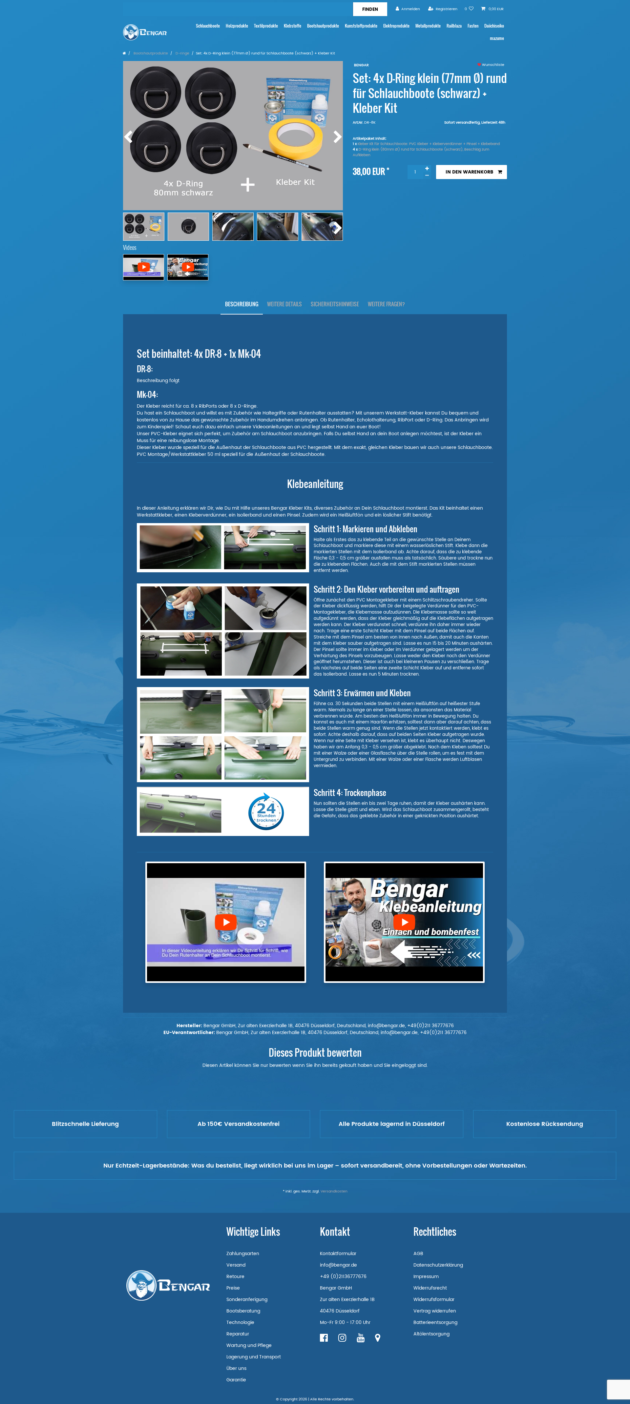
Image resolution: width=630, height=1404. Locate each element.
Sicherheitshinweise (335, 304)
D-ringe (182, 53)
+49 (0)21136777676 (343, 1276)
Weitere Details (284, 304)
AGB (418, 1253)
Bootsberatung (243, 1311)
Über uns (236, 1368)
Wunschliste (492, 65)
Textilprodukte (266, 26)
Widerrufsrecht (430, 1288)
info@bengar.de (338, 1265)
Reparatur (237, 1334)
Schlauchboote (208, 26)
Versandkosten (334, 1191)
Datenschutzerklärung (438, 1265)
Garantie (236, 1380)
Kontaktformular (338, 1253)
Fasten (473, 26)
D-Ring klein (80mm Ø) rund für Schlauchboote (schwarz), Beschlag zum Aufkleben (421, 152)
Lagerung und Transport (253, 1357)
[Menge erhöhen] (427, 168)
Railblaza (454, 26)
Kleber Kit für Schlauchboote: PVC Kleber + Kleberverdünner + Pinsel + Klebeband (429, 144)
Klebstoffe (292, 26)
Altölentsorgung (431, 1334)
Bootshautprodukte (323, 26)
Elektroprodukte (396, 26)
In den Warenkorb (469, 172)
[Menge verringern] (427, 175)
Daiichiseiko (494, 26)
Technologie (240, 1322)
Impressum (426, 1276)
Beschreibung (241, 304)
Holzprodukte (237, 26)
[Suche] (370, 9)
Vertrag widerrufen (434, 1311)
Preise (233, 1288)
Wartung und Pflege (249, 1345)
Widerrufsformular (433, 1299)
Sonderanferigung (246, 1299)
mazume (497, 38)
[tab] (241, 304)
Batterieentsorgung (435, 1322)
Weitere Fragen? (386, 304)
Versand (235, 1265)
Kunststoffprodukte (361, 26)
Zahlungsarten (242, 1253)
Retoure (235, 1276)
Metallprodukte (428, 26)
